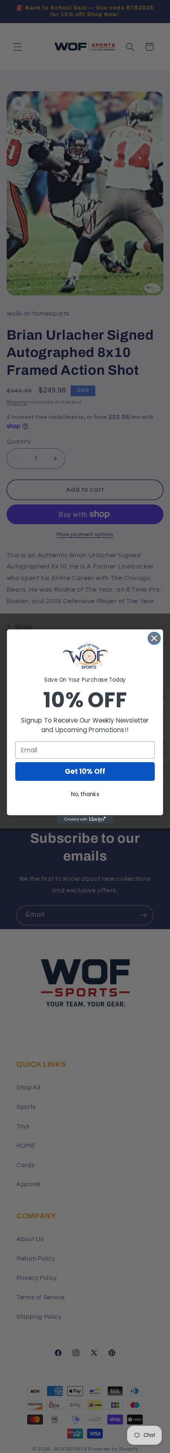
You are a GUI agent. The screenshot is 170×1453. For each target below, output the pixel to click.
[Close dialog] (154, 638)
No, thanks (85, 794)
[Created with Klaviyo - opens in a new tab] (85, 819)
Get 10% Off (85, 772)
